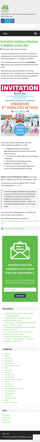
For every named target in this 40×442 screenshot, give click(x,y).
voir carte (17, 185)
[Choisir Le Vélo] (5, 12)
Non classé (8, 372)
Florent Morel (22, 49)
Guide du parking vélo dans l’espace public (19, 313)
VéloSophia (6, 415)
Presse (6, 381)
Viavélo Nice (6, 417)
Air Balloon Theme (25, 437)
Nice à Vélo (6, 420)
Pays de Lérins (9, 377)
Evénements (8, 228)
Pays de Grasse (9, 375)
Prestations (8, 384)
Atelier (6, 356)
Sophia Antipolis (9, 391)
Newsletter (8, 370)
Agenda (7, 354)
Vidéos (6, 400)
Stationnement (9, 393)
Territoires (8, 395)
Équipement (8, 361)
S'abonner (20, 296)
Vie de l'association (19, 228)
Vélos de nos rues (10, 398)
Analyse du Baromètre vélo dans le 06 (18, 336)
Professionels (9, 386)
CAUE (17, 58)
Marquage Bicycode (12, 316)
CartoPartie (8, 358)
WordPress (13, 437)
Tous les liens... (7, 422)
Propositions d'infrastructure (14, 388)
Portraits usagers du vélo (13, 379)
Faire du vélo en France (12, 365)
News (6, 368)
